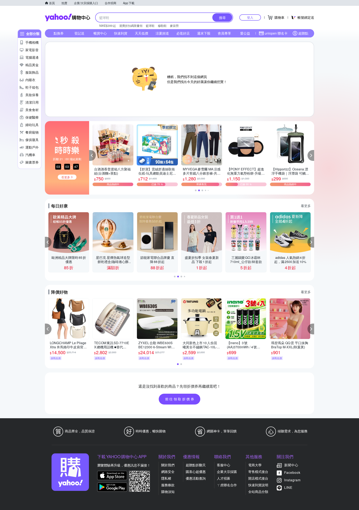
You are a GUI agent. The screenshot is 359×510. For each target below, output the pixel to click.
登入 (250, 17)
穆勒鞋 (162, 25)
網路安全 (168, 471)
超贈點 (303, 33)
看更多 (306, 205)
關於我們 (168, 465)
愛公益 (245, 33)
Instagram (292, 480)
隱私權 (166, 478)
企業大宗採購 (227, 471)
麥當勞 (174, 25)
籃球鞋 (150, 25)
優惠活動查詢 (196, 478)
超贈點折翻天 (196, 465)
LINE (288, 487)
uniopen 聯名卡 (276, 33)
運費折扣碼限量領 (131, 25)
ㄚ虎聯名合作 (227, 485)
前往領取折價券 (180, 399)
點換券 (59, 33)
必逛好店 (183, 33)
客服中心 (223, 465)
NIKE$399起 (107, 25)
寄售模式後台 (258, 471)
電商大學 (255, 465)
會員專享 (224, 33)
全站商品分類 (258, 491)
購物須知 (168, 491)
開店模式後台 (258, 478)
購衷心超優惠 (196, 471)
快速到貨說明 (258, 485)
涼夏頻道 (162, 33)
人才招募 (223, 478)
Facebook (292, 472)
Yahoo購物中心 (67, 17)
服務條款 (168, 485)
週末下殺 (203, 33)
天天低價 (141, 33)
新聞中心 (291, 465)
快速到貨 (120, 33)
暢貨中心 (100, 33)
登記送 (79, 33)
